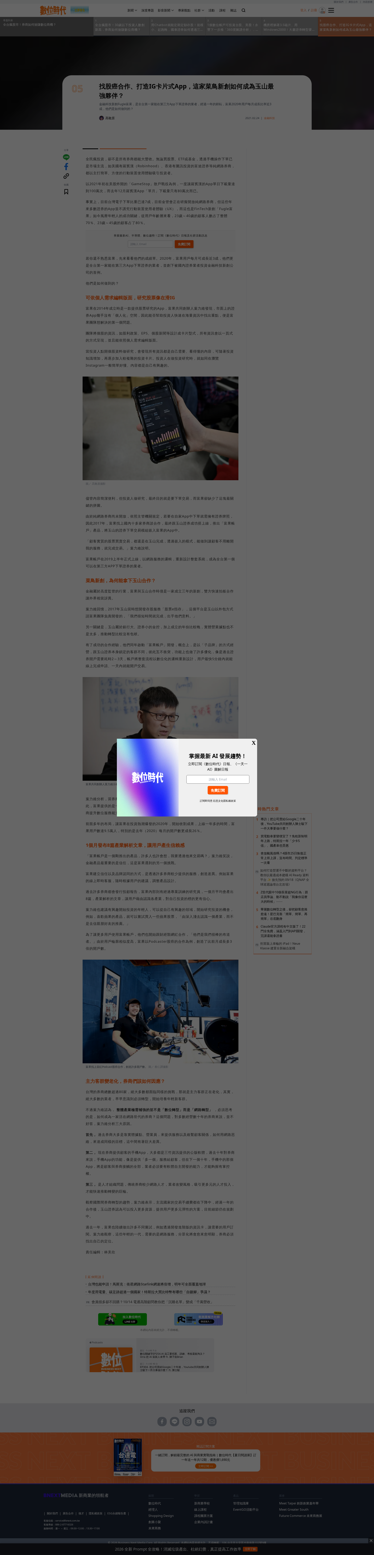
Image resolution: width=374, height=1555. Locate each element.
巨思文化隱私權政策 (224, 800)
